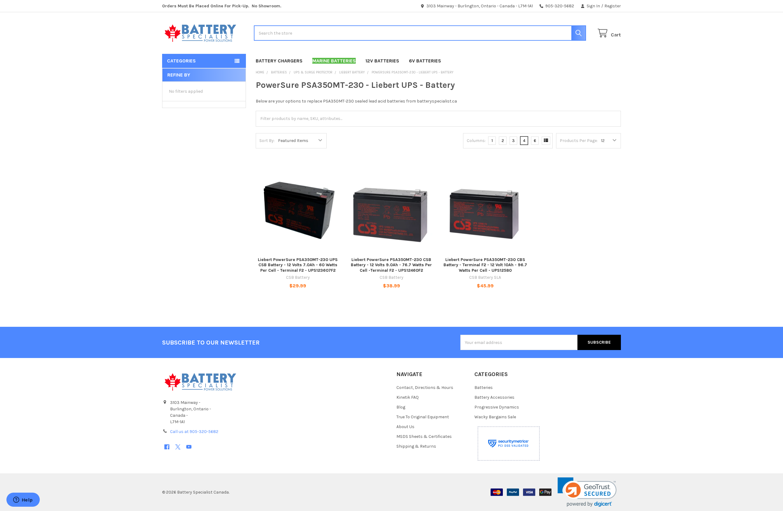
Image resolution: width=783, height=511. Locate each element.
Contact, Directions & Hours (424, 387)
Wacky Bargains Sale (495, 417)
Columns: (476, 140)
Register (612, 6)
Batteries (483, 387)
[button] (587, 492)
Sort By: (267, 140)
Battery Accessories (494, 397)
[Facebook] (167, 447)
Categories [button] (181, 61)
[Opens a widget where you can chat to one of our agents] (23, 500)
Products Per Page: (579, 140)
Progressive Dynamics (496, 407)
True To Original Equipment (422, 417)
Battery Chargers (279, 61)
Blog (400, 407)
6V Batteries (425, 61)
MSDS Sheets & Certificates (424, 436)
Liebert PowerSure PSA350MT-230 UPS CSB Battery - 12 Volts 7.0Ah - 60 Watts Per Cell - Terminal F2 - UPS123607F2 (298, 265)
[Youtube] (189, 447)
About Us (405, 426)
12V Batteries (382, 61)
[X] (178, 447)
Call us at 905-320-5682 (194, 431)
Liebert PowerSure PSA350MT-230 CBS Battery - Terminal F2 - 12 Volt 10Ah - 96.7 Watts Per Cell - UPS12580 (485, 265)
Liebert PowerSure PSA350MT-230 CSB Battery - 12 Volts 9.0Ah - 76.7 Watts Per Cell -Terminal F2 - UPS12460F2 (391, 265)
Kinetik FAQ (407, 397)
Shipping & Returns (416, 446)
